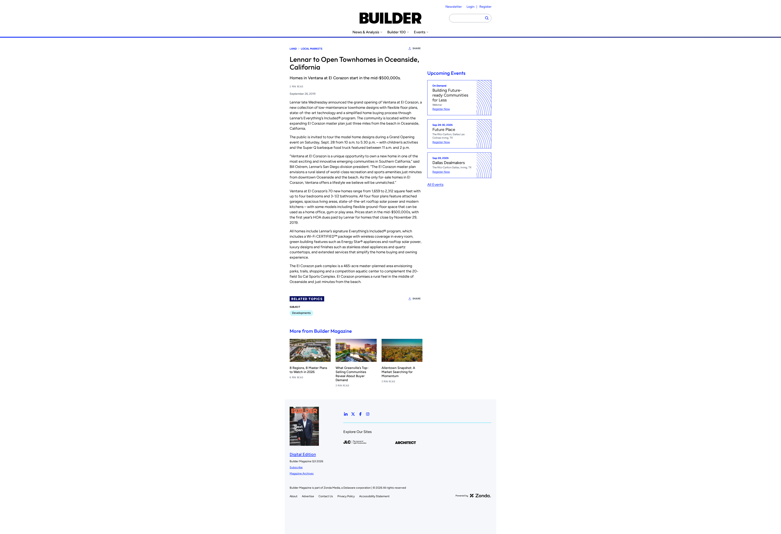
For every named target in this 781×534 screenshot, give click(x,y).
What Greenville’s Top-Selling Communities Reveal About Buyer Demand (352, 374)
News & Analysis (365, 32)
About (293, 496)
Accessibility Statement (374, 496)
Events (419, 32)
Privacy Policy (346, 496)
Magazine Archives (302, 473)
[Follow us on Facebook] (360, 414)
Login (470, 7)
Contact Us (326, 496)
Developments (301, 313)
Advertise (308, 496)
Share (416, 48)
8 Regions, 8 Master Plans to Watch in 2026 (308, 370)
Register (485, 7)
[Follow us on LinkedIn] (345, 414)
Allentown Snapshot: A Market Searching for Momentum (398, 372)
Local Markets (311, 48)
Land (293, 48)
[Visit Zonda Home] (473, 495)
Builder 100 (396, 32)
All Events (435, 184)
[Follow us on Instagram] (367, 414)
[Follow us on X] (353, 414)
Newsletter (453, 7)
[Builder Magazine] (390, 18)
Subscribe (296, 467)
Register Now (441, 109)
